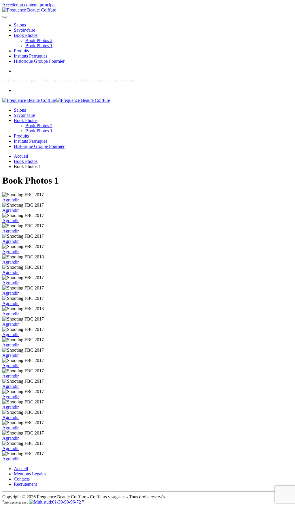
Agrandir (10, 199)
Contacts (22, 478)
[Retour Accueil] (29, 9)
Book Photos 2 (38, 40)
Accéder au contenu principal (29, 4)
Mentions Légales (30, 473)
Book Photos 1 (38, 45)
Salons (20, 24)
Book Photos (25, 35)
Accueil (21, 468)
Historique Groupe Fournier (39, 61)
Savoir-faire (24, 30)
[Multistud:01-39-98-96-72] (55, 502)
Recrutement (25, 484)
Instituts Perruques (30, 56)
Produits (21, 50)
